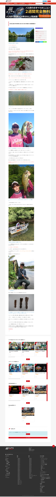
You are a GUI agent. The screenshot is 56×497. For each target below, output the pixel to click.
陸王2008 (19, 479)
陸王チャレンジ (19, 480)
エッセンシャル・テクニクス (44, 458)
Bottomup (11, 4)
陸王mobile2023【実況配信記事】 (13, 351)
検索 (43, 3)
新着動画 (7, 463)
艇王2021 (30, 463)
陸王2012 (19, 474)
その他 (41, 470)
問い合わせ (41, 488)
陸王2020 (19, 464)
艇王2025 (30, 458)
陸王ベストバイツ (20, 481)
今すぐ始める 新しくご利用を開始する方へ (45, 478)
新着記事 (7, 471)
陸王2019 (19, 465)
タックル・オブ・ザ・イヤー (44, 459)
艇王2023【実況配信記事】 (25, 351)
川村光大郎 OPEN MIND (42, 39)
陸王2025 (19, 458)
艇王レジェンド (31, 476)
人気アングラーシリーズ (42, 473)
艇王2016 (30, 469)
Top (5, 4)
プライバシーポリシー (42, 492)
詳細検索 (47, 3)
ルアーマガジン (8, 467)
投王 (41, 469)
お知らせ (30, 3)
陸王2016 (19, 469)
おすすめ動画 (7, 462)
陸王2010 (19, 476)
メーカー (8, 4)
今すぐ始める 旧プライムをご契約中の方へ (45, 477)
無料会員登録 (42, 479)
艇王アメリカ (30, 474)
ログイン (49, 1)
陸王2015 (19, 470)
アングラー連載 (8, 472)
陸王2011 (19, 475)
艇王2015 (30, 470)
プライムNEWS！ (24, 416)
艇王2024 (30, 459)
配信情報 (41, 483)
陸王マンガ (7, 468)
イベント (6, 476)
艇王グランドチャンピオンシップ (33, 475)
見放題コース (44, 1)
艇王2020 (30, 464)
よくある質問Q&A (22, 3)
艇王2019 (30, 465)
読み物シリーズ (37, 39)
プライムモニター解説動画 (44, 464)
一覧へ (28, 359)
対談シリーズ (42, 465)
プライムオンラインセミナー (44, 463)
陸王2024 (19, 459)
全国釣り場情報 (8, 473)
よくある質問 (41, 487)
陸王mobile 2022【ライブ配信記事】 (40, 351)
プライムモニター (7, 477)
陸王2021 (19, 463)
